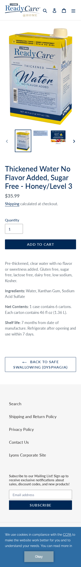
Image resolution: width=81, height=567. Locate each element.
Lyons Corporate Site (27, 454)
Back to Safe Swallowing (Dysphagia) (40, 364)
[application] (40, 547)
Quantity (12, 220)
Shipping (12, 203)
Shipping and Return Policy (32, 416)
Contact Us (19, 442)
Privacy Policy (21, 429)
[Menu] (73, 10)
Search (15, 403)
